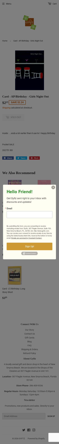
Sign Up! (29, 246)
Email (9, 208)
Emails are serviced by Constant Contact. (26, 238)
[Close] (53, 187)
